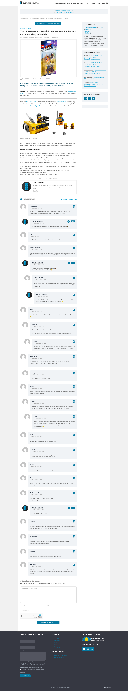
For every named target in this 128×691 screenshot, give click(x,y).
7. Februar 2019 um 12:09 (36, 388)
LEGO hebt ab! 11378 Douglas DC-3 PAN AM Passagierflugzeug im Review (93, 57)
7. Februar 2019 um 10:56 (38, 326)
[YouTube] (93, 98)
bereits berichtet (61, 102)
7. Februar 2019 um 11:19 (40, 343)
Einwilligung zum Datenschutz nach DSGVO (31, 667)
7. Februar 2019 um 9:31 (38, 264)
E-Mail (21, 645)
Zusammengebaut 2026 (62, 3)
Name (21, 639)
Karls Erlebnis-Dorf (59, 657)
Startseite (22, 18)
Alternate (63, 10)
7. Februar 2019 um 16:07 (36, 436)
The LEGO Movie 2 (27, 28)
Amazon (58, 10)
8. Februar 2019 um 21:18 (38, 509)
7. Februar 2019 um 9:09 (38, 223)
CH (71, 12)
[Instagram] (89, 98)
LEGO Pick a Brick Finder (60, 655)
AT (68, 12)
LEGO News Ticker (77, 3)
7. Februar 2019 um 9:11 (36, 236)
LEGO (86, 3)
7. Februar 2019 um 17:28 (38, 451)
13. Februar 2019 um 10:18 (36, 566)
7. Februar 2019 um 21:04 (36, 479)
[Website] (34, 191)
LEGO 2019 (46, 178)
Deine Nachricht (24, 650)
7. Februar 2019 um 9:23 (36, 249)
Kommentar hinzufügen (69, 199)
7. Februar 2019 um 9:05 (36, 208)
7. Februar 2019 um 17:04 (38, 374)
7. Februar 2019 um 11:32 (40, 279)
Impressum (56, 638)
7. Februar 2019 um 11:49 (42, 296)
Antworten (74, 206)
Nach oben (108, 687)
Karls (93, 3)
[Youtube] (36, 191)
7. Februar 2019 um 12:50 (38, 403)
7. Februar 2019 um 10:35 (36, 311)
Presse (55, 644)
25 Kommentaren (53, 37)
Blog (27, 18)
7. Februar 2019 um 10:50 (36, 358)
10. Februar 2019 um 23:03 (36, 538)
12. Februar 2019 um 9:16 (36, 553)
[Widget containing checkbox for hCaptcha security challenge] (31, 615)
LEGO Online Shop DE (61, 12)
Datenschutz (57, 640)
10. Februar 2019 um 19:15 (36, 523)
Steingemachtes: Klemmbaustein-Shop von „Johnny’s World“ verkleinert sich (93, 84)
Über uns (56, 642)
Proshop (69, 10)
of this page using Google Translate (48, 23)
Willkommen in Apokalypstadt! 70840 (33, 106)
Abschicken (25, 676)
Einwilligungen (57, 647)
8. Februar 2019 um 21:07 (36, 494)
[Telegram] (85, 98)
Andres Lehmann (37, 221)
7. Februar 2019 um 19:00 (36, 466)
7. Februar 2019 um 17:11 (40, 418)
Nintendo (101, 3)
